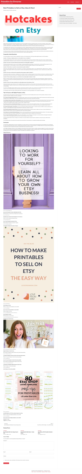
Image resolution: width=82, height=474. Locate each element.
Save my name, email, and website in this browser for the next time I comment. (17, 460)
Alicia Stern (14, 10)
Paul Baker (22, 434)
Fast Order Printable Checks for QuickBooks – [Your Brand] (68, 23)
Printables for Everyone (11, 1)
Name (4, 451)
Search (60, 7)
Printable (72, 2)
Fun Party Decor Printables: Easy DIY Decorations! (67, 18)
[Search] (80, 2)
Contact (49, 471)
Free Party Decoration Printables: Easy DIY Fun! (66, 16)
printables (9, 420)
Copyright (43, 471)
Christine (39, 434)
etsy (6, 420)
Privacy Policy (39, 471)
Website (4, 456)
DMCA (46, 471)
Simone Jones (4, 434)
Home (68, 2)
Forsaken (77, 2)
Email (30, 451)
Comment (5, 440)
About (35, 471)
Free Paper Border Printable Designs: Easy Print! (67, 21)
